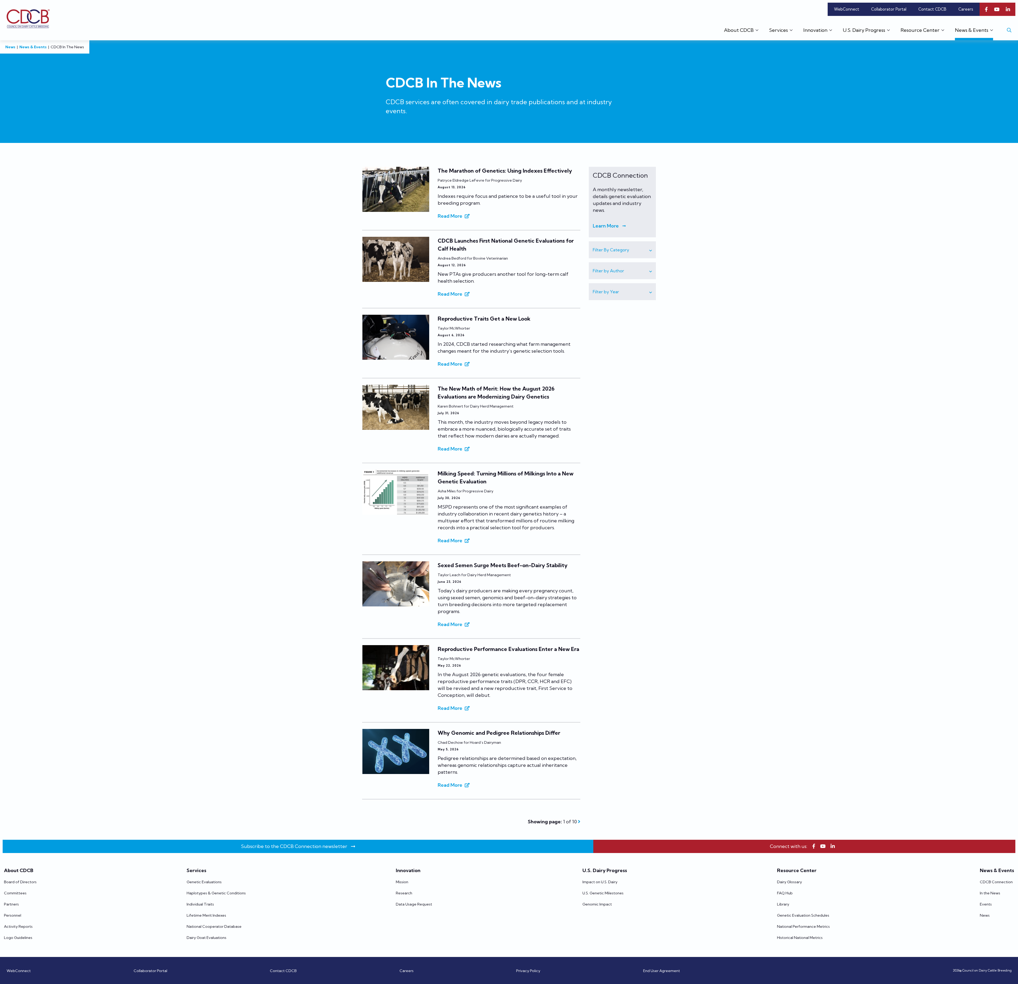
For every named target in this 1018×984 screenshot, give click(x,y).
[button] (622, 249)
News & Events (33, 47)
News (10, 47)
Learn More (606, 226)
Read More (450, 216)
